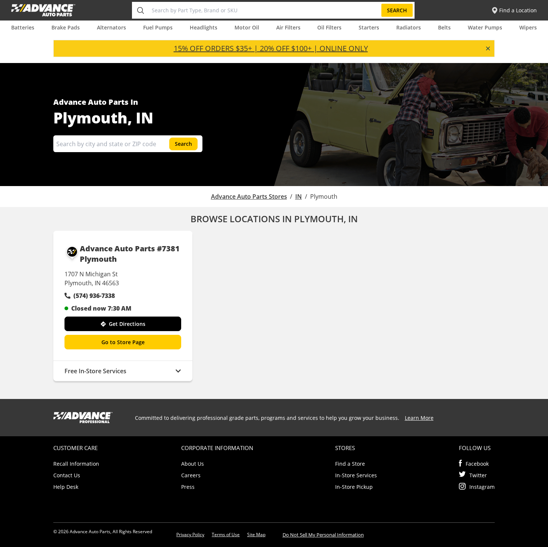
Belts (444, 27)
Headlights (203, 27)
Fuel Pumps (158, 27)
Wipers (528, 27)
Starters (369, 27)
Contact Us (66, 475)
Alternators (111, 27)
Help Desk (65, 486)
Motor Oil (246, 27)
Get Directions (127, 323)
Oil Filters (329, 27)
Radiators (408, 27)
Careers (191, 475)
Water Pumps (485, 27)
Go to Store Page (123, 342)
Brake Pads (65, 27)
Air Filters (288, 27)
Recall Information (76, 463)
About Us (192, 463)
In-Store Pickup (354, 486)
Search (397, 10)
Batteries (22, 27)
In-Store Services (356, 475)
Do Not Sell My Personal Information (323, 534)
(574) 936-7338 (94, 296)
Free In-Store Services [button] (95, 371)
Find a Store (350, 463)
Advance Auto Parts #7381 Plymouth (130, 253)
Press (188, 486)
